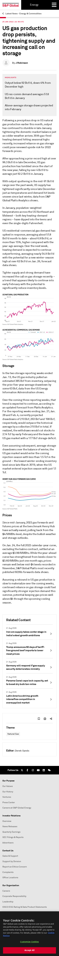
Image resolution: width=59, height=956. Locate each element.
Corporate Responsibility (14, 896)
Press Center (8, 802)
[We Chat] (49, 770)
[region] (29, 933)
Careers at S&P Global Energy (16, 807)
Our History (7, 791)
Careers (6, 891)
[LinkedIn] (43, 770)
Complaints (7, 872)
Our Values (7, 786)
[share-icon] (51, 718)
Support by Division (11, 861)
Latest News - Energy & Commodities (23, 13)
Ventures (6, 797)
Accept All (29, 950)
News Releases (9, 826)
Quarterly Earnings (11, 832)
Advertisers (7, 842)
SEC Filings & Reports (12, 837)
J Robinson (22, 62)
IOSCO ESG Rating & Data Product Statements (24, 907)
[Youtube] (38, 770)
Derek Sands (22, 750)
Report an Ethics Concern (14, 866)
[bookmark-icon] (39, 718)
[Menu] (54, 5)
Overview (6, 821)
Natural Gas (13, 734)
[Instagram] (32, 770)
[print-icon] (45, 718)
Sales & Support (10, 856)
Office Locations (10, 877)
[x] (22, 770)
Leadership (7, 901)
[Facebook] (27, 770)
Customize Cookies (29, 941)
